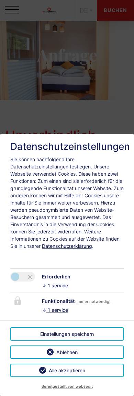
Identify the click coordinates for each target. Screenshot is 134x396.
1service (55, 285)
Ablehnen (67, 352)
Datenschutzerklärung (67, 246)
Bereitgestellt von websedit (67, 386)
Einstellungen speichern (67, 334)
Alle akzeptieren (67, 370)
